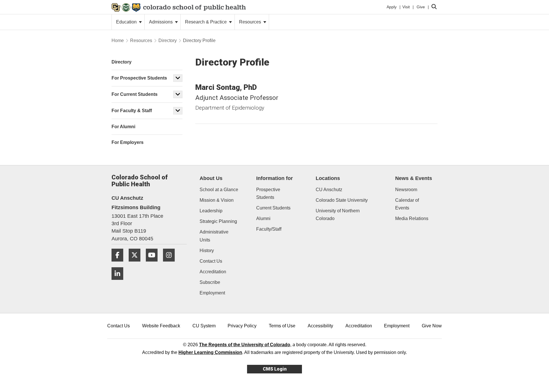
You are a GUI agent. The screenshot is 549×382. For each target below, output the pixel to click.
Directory (167, 40)
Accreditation (213, 271)
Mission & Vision (217, 200)
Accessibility (320, 325)
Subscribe (210, 282)
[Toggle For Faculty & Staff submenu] (177, 110)
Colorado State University (342, 200)
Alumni (263, 218)
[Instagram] (171, 263)
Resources (250, 21)
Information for (274, 178)
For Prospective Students (139, 78)
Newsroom (406, 189)
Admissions (161, 21)
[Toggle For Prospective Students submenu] (177, 78)
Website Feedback (161, 325)
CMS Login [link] (275, 369)
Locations (328, 178)
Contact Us (211, 261)
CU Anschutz (329, 189)
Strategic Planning (218, 221)
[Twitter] (137, 263)
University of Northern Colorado (338, 214)
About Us (211, 178)
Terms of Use (282, 325)
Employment (212, 292)
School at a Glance (219, 189)
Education (127, 21)
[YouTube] (154, 263)
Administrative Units (214, 235)
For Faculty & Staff (132, 110)
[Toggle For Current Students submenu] (177, 94)
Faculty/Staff (268, 229)
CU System (204, 325)
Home (118, 40)
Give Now (432, 325)
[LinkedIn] (120, 282)
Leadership (211, 210)
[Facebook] (120, 263)
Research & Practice (206, 21)
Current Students (273, 207)
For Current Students (135, 94)
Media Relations (411, 218)
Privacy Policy (242, 325)
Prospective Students (268, 193)
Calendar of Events (407, 204)
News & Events (413, 178)
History (207, 250)
